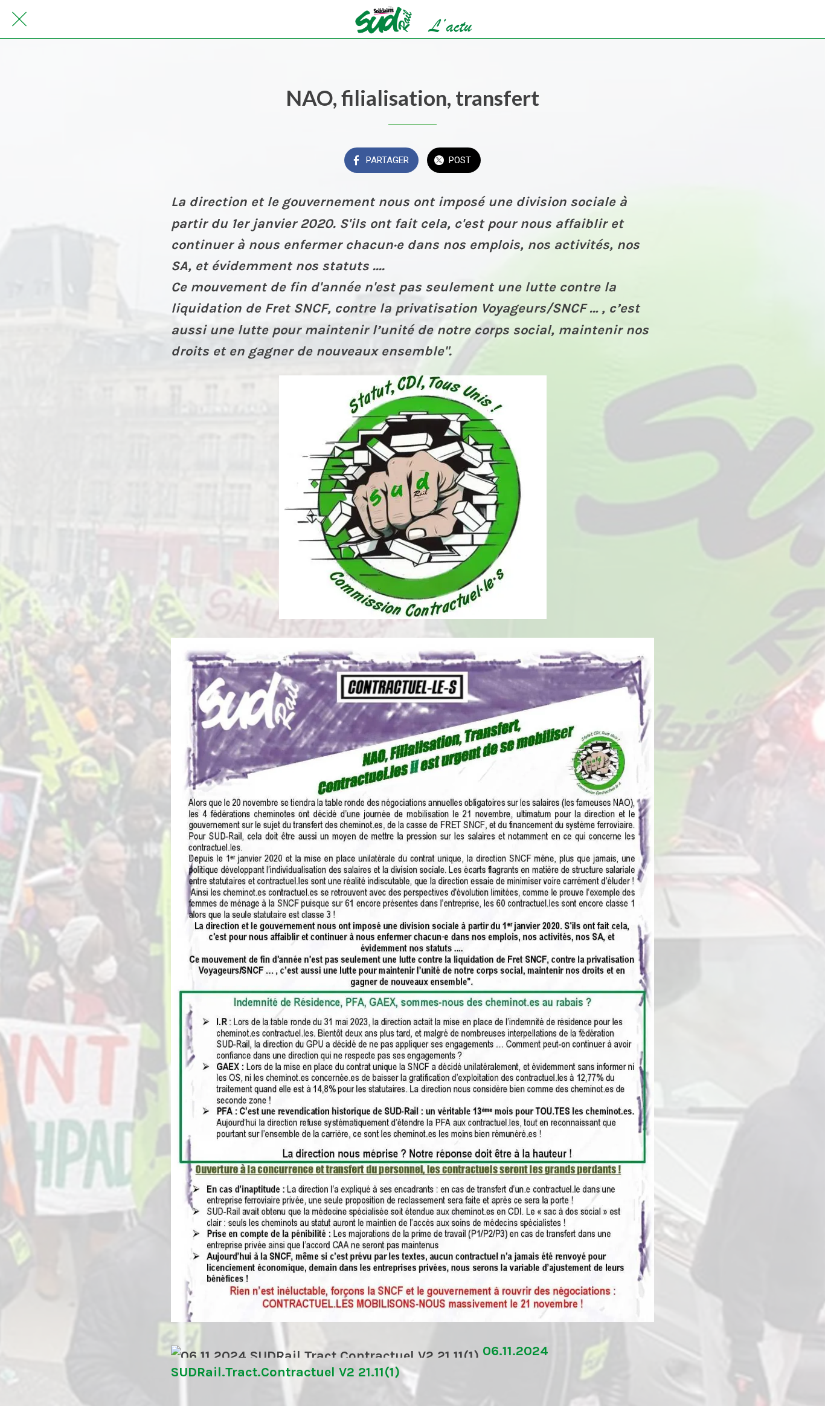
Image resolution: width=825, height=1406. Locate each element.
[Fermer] (19, 19)
